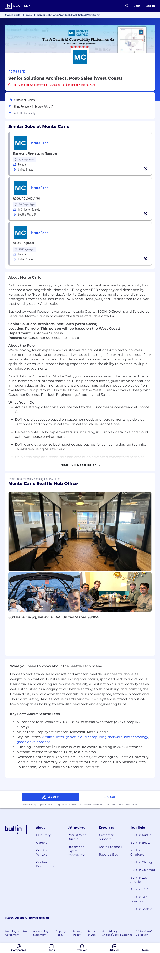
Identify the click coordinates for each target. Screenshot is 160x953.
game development (33, 742)
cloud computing (92, 737)
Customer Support (106, 837)
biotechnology (136, 737)
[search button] (127, 6)
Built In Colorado (142, 870)
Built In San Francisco (138, 899)
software (115, 737)
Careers (41, 843)
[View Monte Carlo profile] (80, 39)
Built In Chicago (142, 862)
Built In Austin (140, 835)
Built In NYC (139, 889)
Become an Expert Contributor (76, 851)
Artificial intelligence (59, 737)
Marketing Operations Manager (35, 152)
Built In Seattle (141, 909)
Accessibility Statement (41, 933)
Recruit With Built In (77, 837)
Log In (150, 6)
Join (137, 6)
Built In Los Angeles (138, 880)
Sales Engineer (23, 242)
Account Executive (26, 197)
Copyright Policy (62, 933)
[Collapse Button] (146, 169)
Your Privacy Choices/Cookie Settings (117, 933)
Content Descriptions (45, 864)
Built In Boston (141, 843)
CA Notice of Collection (144, 933)
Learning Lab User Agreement (16, 933)
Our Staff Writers (43, 852)
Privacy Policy (77, 933)
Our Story (43, 835)
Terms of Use (92, 933)
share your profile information (86, 804)
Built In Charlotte (137, 852)
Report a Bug (109, 854)
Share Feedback (110, 847)
